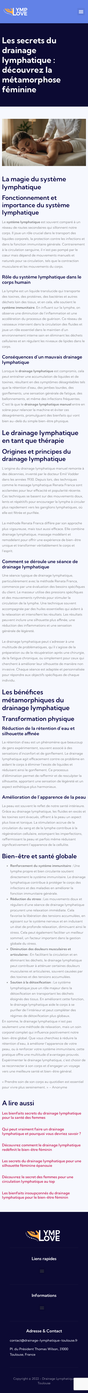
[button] (81, 11)
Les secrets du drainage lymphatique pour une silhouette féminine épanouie (41, 1163)
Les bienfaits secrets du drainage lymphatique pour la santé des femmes (41, 1115)
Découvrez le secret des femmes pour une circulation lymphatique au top (37, 1179)
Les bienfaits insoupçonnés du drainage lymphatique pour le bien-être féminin (36, 1195)
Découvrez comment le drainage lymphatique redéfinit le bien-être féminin (41, 1147)
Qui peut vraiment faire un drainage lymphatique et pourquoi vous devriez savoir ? (41, 1131)
